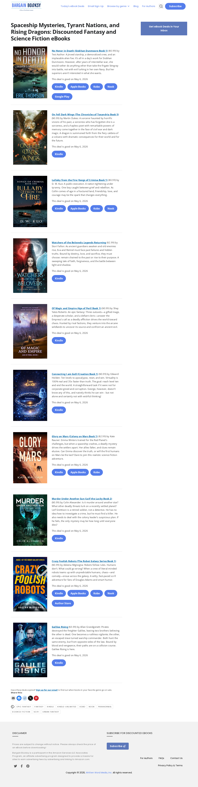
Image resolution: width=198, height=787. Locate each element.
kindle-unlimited (66, 706)
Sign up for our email (47, 690)
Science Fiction (21, 712)
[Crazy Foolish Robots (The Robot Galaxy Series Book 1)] (30, 584)
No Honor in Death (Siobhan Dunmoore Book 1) (80, 50)
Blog (135, 6)
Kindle (59, 86)
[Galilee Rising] (30, 650)
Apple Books (78, 86)
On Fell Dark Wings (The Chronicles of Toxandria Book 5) (85, 114)
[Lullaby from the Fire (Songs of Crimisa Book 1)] (30, 202)
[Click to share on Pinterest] (36, 698)
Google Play (62, 96)
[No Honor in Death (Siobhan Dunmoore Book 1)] (30, 73)
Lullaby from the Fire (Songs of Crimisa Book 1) (80, 180)
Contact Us (176, 758)
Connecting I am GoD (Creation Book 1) (75, 374)
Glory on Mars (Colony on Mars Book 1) (75, 436)
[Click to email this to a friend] (13, 698)
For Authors (148, 6)
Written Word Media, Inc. (99, 772)
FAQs (161, 758)
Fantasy (39, 706)
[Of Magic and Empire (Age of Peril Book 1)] (30, 332)
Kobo (96, 86)
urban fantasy (51, 712)
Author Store (63, 603)
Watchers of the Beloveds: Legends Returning (79, 242)
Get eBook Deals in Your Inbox (164, 28)
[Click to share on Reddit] (24, 698)
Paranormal (105, 706)
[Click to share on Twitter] (30, 698)
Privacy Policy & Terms (170, 765)
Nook (111, 86)
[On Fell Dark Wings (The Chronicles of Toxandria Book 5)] (30, 138)
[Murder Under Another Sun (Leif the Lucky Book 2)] (30, 520)
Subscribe (175, 6)
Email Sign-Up (96, 6)
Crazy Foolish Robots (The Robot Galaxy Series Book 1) (84, 561)
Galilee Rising (60, 626)
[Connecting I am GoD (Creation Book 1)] (30, 396)
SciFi (36, 712)
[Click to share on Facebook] (19, 698)
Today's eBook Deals (72, 6)
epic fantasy (24, 706)
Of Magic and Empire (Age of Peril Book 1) (76, 308)
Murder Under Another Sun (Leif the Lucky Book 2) (82, 498)
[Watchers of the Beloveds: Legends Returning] (30, 266)
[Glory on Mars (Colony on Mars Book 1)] (30, 458)
